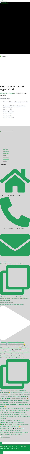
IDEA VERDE (3, 93)
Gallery (5, 47)
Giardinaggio (7, 43)
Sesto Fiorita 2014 (7, 115)
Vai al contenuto (3, 1)
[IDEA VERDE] (4, 3)
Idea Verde (6, 41)
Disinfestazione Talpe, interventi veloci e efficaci (14, 105)
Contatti (5, 53)
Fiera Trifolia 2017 (7, 113)
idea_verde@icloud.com (5, 261)
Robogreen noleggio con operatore (11, 107)
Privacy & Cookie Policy (13, 448)
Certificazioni (7, 49)
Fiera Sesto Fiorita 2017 (8, 111)
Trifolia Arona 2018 (7, 109)
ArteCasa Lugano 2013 (8, 117)
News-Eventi (7, 51)
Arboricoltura (7, 45)
